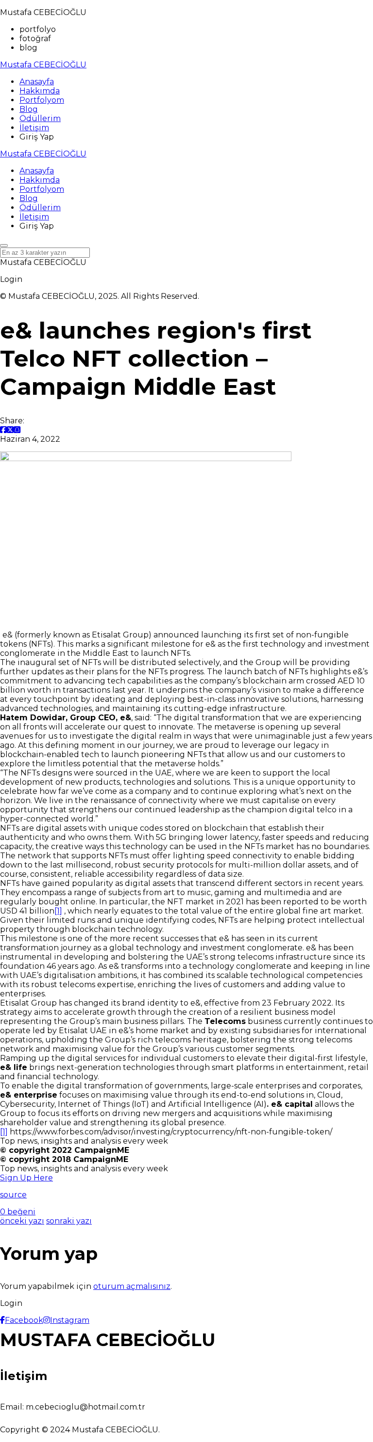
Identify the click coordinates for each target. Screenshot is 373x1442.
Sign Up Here (26, 1177)
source (13, 1194)
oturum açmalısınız (131, 1286)
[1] (58, 910)
